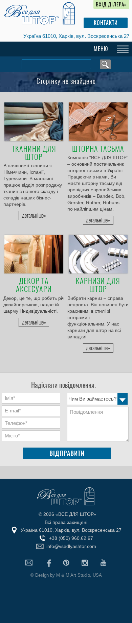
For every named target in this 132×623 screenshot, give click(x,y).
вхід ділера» (111, 4)
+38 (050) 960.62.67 (71, 538)
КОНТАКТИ (106, 22)
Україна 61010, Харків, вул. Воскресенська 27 (76, 36)
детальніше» (34, 215)
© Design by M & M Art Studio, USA (66, 575)
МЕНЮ (101, 48)
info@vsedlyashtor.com (71, 546)
